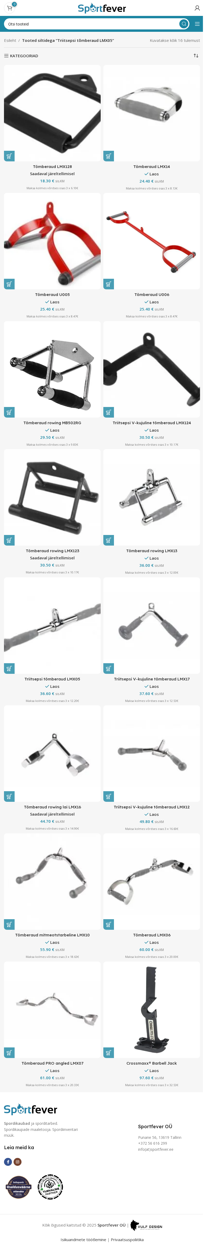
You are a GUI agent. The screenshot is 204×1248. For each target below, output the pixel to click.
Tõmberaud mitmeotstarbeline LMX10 (52, 934)
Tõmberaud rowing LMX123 (52, 550)
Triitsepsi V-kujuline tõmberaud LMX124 (152, 422)
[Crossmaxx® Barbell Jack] (151, 1010)
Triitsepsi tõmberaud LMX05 (52, 678)
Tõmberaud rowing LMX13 (151, 550)
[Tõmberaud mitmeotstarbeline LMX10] (52, 881)
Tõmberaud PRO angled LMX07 (52, 1063)
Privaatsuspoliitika (127, 1239)
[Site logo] (102, 7)
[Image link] (30, 1108)
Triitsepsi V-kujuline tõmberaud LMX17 (152, 678)
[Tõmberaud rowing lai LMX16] (52, 753)
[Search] (183, 23)
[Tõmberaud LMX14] (151, 113)
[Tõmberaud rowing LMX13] (151, 497)
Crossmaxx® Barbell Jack (151, 1063)
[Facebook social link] (8, 1162)
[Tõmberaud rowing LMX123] (52, 497)
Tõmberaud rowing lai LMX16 (52, 806)
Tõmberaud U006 (151, 294)
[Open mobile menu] (197, 24)
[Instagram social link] (18, 1162)
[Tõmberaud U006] (151, 241)
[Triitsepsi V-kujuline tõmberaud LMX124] (151, 369)
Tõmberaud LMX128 (52, 166)
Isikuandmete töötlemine (83, 1239)
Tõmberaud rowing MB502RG (52, 422)
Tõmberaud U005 (52, 294)
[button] (9, 156)
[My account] (197, 8)
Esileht (10, 40)
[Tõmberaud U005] (52, 241)
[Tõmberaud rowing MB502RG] (52, 369)
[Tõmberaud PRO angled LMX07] (52, 1010)
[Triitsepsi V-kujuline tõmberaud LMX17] (151, 625)
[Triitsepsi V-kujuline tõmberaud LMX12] (151, 753)
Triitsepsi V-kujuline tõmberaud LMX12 (152, 806)
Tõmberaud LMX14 (151, 166)
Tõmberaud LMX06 (152, 934)
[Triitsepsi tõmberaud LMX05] (52, 625)
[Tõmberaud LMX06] (151, 881)
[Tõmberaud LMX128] (52, 113)
